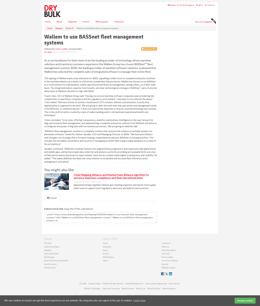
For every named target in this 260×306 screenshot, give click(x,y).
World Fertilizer (154, 288)
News (105, 250)
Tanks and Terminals (111, 288)
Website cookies (168, 267)
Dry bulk (47, 243)
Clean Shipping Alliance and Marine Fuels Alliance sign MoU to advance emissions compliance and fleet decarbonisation (111, 176)
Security (165, 264)
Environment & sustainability (56, 260)
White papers (102, 21)
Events (86, 21)
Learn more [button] (139, 300)
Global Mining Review (134, 283)
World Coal (140, 288)
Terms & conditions (170, 260)
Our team (166, 253)
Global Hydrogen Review (112, 283)
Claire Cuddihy (61, 49)
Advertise (119, 21)
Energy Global (95, 283)
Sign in (200, 5)
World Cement (128, 288)
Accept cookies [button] (245, 300)
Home (48, 21)
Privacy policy (167, 257)
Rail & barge (49, 257)
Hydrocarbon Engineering (156, 283)
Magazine (72, 21)
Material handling (51, 246)
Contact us (210, 5)
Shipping (47, 250)
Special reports (50, 264)
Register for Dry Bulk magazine (182, 5)
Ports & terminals (51, 253)
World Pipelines (169, 288)
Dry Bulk (48, 52)
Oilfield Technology (92, 288)
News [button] (59, 21)
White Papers (108, 257)
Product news (50, 267)
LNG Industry (174, 283)
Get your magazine (203, 21)
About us (165, 246)
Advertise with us (169, 250)
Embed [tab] (53, 198)
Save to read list (149, 49)
